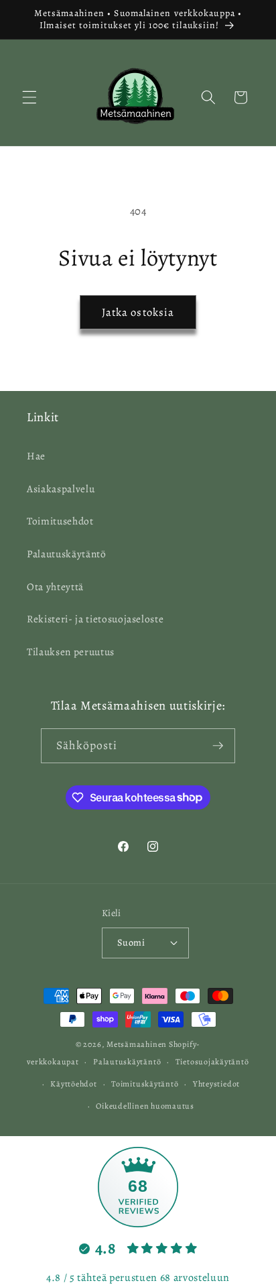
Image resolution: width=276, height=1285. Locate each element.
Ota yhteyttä (55, 586)
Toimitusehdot (60, 521)
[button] (29, 97)
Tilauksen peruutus (71, 652)
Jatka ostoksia (138, 312)
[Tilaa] (218, 745)
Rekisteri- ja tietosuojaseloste (95, 619)
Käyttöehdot (73, 1083)
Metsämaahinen (137, 1044)
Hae (36, 456)
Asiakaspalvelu (60, 489)
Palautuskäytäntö (67, 554)
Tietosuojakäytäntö (212, 1061)
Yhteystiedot (216, 1083)
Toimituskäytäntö (144, 1083)
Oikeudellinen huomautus (145, 1106)
